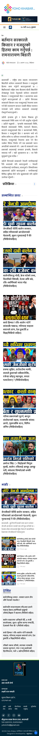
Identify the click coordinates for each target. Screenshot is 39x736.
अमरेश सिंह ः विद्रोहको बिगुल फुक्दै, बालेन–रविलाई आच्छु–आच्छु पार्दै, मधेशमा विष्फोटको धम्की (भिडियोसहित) (19, 468)
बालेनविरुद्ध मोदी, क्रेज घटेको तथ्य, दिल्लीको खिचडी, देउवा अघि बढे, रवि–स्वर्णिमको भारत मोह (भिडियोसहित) (19, 281)
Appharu (29, 733)
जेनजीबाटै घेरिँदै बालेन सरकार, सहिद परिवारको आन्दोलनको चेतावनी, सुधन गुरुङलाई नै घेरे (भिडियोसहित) (17, 234)
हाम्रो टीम (4, 707)
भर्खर (5, 485)
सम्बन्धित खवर (11, 195)
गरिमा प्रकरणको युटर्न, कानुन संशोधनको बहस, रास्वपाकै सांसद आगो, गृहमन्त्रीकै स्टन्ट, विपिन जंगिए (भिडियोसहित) (18, 421)
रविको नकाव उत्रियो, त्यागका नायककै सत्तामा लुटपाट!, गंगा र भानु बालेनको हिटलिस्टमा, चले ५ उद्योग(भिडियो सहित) (19, 648)
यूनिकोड (33, 706)
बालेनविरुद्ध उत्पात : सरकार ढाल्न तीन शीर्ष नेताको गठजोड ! (18, 598)
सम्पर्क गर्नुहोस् (25, 707)
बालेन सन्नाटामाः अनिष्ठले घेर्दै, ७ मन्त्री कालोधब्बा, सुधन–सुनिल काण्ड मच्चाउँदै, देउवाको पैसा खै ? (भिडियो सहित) (18, 622)
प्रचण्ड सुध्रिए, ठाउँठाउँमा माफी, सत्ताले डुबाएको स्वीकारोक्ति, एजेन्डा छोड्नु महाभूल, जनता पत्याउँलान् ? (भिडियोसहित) (17, 374)
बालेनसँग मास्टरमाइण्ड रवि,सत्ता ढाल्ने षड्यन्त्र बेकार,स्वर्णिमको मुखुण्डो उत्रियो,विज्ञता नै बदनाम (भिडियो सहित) (18, 610)
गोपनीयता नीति (18, 707)
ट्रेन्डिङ (7, 591)
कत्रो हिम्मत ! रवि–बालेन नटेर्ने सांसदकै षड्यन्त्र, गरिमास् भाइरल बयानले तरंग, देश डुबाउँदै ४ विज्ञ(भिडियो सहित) (18, 328)
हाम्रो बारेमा (10, 707)
